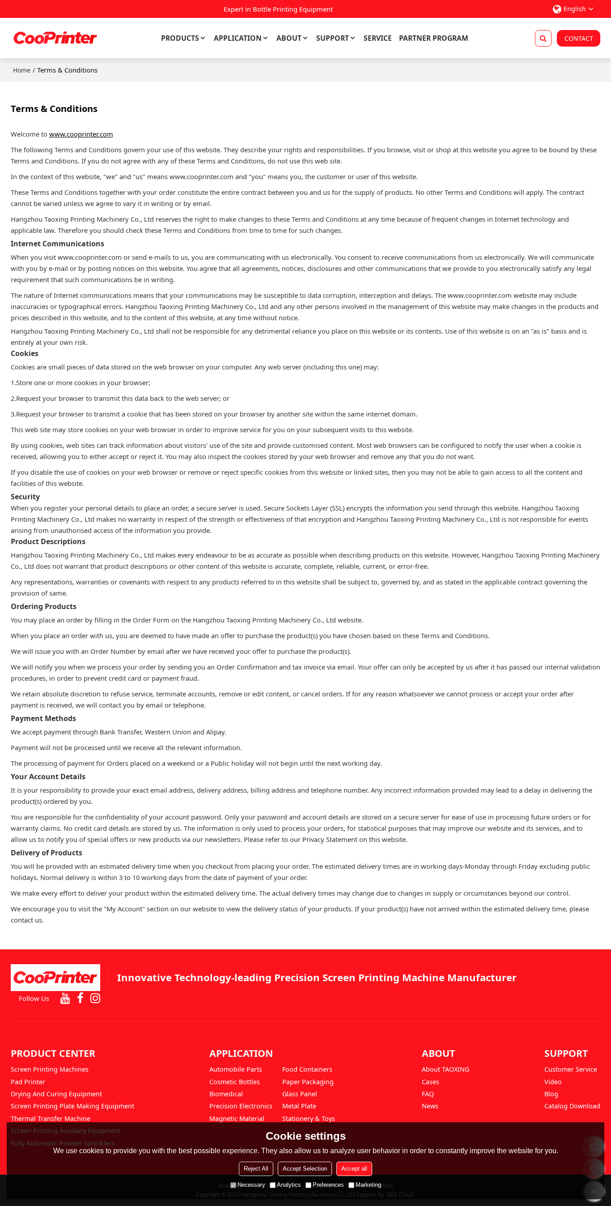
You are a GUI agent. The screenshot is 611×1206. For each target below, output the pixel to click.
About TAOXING (445, 1069)
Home (21, 70)
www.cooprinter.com (81, 133)
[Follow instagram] (95, 998)
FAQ (428, 1094)
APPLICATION (238, 38)
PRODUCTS (180, 38)
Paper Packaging (308, 1081)
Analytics (289, 1184)
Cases (430, 1081)
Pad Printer (28, 1081)
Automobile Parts (235, 1069)
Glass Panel (299, 1094)
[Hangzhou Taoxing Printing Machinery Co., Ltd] (55, 38)
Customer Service (570, 1069)
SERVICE (378, 38)
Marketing (368, 1184)
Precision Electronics (240, 1106)
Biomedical (226, 1094)
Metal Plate (299, 1106)
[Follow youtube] (65, 998)
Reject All (256, 1168)
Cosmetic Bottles (234, 1081)
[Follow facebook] (80, 998)
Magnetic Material (236, 1118)
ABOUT (288, 38)
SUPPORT (332, 38)
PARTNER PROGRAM (433, 38)
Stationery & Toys (308, 1118)
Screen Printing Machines (50, 1069)
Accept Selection (305, 1168)
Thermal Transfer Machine (50, 1118)
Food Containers (307, 1069)
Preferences (328, 1184)
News (430, 1106)
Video (553, 1081)
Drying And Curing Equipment (56, 1094)
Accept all (354, 1168)
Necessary (251, 1184)
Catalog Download (572, 1106)
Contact (578, 38)
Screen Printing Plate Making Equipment (72, 1106)
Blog (551, 1094)
